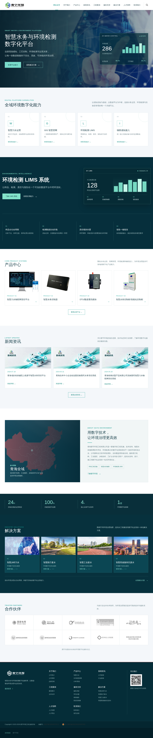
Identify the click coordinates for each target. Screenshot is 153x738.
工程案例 (96, 5)
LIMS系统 (77, 681)
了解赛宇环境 (94, 473)
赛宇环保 (15, 733)
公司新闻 (101, 675)
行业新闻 (101, 678)
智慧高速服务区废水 (104, 700)
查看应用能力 (30, 196)
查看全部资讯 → (76, 395)
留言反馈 (76, 713)
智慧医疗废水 (102, 694)
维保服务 (76, 697)
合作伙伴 (52, 694)
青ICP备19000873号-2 (51, 724)
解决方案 (117, 5)
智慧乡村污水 (102, 691)
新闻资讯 (86, 5)
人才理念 (52, 713)
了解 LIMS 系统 (11, 196)
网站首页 (56, 5)
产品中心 (76, 5)
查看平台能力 (13, 65)
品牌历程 (52, 681)
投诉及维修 (77, 700)
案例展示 (52, 691)
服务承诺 (76, 691)
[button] (147, 5)
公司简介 (52, 675)
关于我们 (66, 5)
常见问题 (76, 694)
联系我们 (137, 5)
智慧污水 (76, 675)
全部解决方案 (141, 580)
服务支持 (107, 5)
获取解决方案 (33, 65)
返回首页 (9, 689)
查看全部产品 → (76, 312)
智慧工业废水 (102, 697)
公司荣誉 (52, 678)
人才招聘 (127, 5)
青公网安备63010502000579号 (75, 724)
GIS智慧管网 (78, 678)
